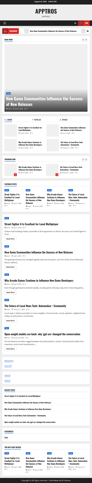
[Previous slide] (83, 39)
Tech (8, 93)
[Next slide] (86, 39)
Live (86, 23)
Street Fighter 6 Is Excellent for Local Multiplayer (10, 130)
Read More (11, 239)
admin (10, 109)
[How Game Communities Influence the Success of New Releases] (46, 78)
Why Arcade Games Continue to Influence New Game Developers (10, 145)
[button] (4, 23)
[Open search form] (75, 23)
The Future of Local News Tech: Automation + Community (53, 145)
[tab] (18, 120)
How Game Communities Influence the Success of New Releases (48, 31)
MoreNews (54, 480)
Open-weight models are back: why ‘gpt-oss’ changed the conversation (42, 334)
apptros (46, 11)
